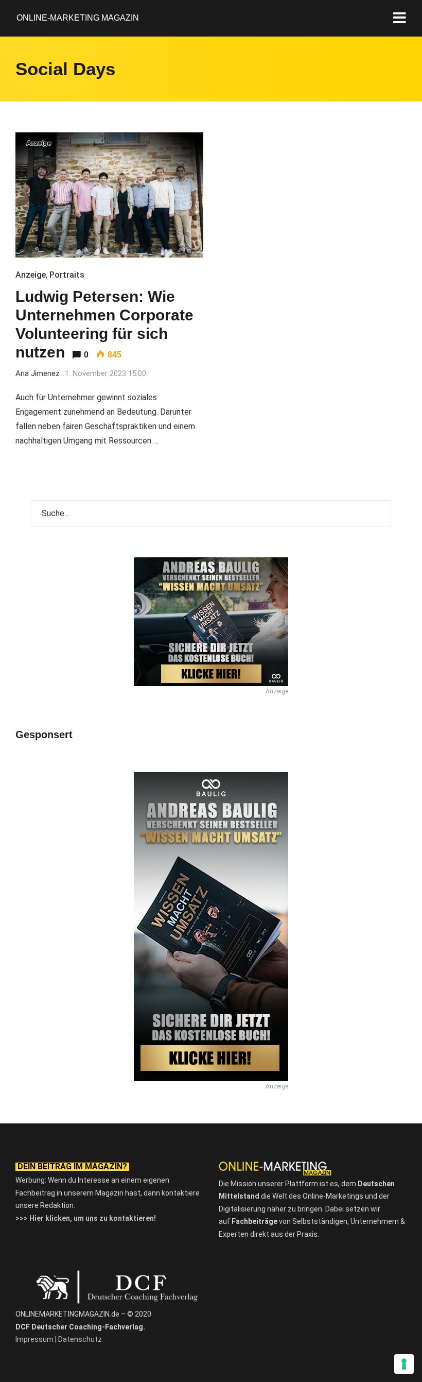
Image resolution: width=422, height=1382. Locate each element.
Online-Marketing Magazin (77, 17)
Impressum (34, 1339)
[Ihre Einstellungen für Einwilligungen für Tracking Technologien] (404, 1364)
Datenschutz (80, 1339)
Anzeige (30, 275)
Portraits (66, 275)
